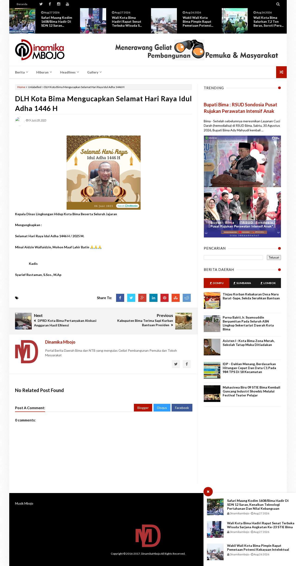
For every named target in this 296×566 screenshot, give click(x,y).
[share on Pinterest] (164, 298)
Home (21, 87)
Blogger (143, 408)
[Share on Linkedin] (153, 298)
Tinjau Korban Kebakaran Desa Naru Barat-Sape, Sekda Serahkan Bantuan (251, 296)
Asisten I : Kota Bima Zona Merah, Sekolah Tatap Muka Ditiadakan (248, 343)
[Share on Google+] (142, 298)
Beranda (22, 4)
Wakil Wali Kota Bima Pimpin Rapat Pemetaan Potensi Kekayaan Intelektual (258, 547)
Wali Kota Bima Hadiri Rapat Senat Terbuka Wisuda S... (127, 21)
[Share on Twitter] (131, 298)
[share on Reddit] (187, 298)
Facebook (182, 408)
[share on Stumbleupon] (176, 298)
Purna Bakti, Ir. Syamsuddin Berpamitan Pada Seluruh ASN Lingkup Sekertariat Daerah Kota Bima (248, 323)
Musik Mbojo (24, 503)
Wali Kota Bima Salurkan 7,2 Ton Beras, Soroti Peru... (268, 21)
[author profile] (19, 124)
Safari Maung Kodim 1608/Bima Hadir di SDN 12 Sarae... (56, 21)
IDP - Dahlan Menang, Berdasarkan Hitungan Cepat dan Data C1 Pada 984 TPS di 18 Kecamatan (249, 368)
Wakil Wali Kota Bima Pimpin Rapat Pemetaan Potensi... (198, 21)
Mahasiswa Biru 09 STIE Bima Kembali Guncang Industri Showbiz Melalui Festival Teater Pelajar (251, 391)
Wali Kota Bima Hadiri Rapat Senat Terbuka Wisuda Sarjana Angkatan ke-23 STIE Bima (260, 525)
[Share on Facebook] (120, 298)
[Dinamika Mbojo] (48, 49)
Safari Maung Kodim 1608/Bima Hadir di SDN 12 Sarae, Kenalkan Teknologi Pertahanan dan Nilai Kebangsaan (258, 504)
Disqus (162, 408)
